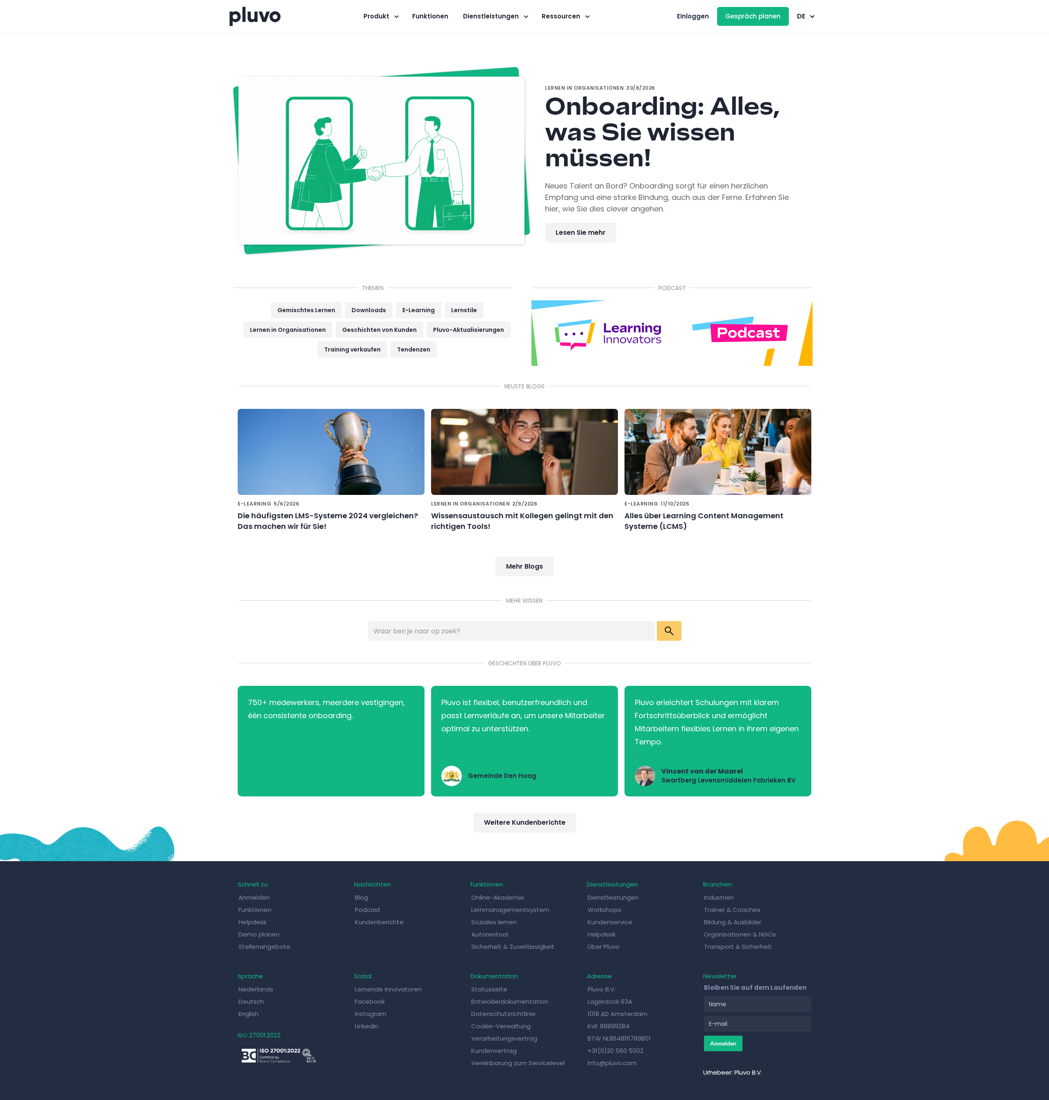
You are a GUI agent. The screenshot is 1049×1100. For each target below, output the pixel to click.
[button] (380, 16)
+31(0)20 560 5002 (615, 1050)
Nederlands (255, 989)
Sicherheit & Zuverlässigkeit (512, 946)
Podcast (368, 909)
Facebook (370, 1001)
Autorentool (489, 934)
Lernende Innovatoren (388, 989)
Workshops (604, 909)
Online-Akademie (497, 897)
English (248, 1013)
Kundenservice (610, 922)
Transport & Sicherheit (738, 946)
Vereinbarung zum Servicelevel (518, 1063)
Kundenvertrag (494, 1050)
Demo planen (258, 934)
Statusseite (489, 989)
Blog (361, 897)
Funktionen (430, 16)
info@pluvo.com (612, 1063)
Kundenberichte (379, 922)
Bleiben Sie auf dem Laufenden (755, 987)
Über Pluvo (604, 946)
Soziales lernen (494, 922)
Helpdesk (252, 922)
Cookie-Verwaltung (501, 1026)
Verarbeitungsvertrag (504, 1038)
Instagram (370, 1013)
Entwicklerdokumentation (509, 1001)
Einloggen (693, 16)
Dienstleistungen (613, 897)
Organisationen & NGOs (740, 934)
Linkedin (366, 1026)
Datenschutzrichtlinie (503, 1013)
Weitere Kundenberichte (524, 822)
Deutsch (251, 1001)
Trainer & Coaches (732, 909)
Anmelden (254, 897)
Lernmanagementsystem (510, 909)
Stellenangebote (264, 946)
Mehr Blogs (524, 566)
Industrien (719, 897)
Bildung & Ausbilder (732, 922)
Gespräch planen (753, 16)
